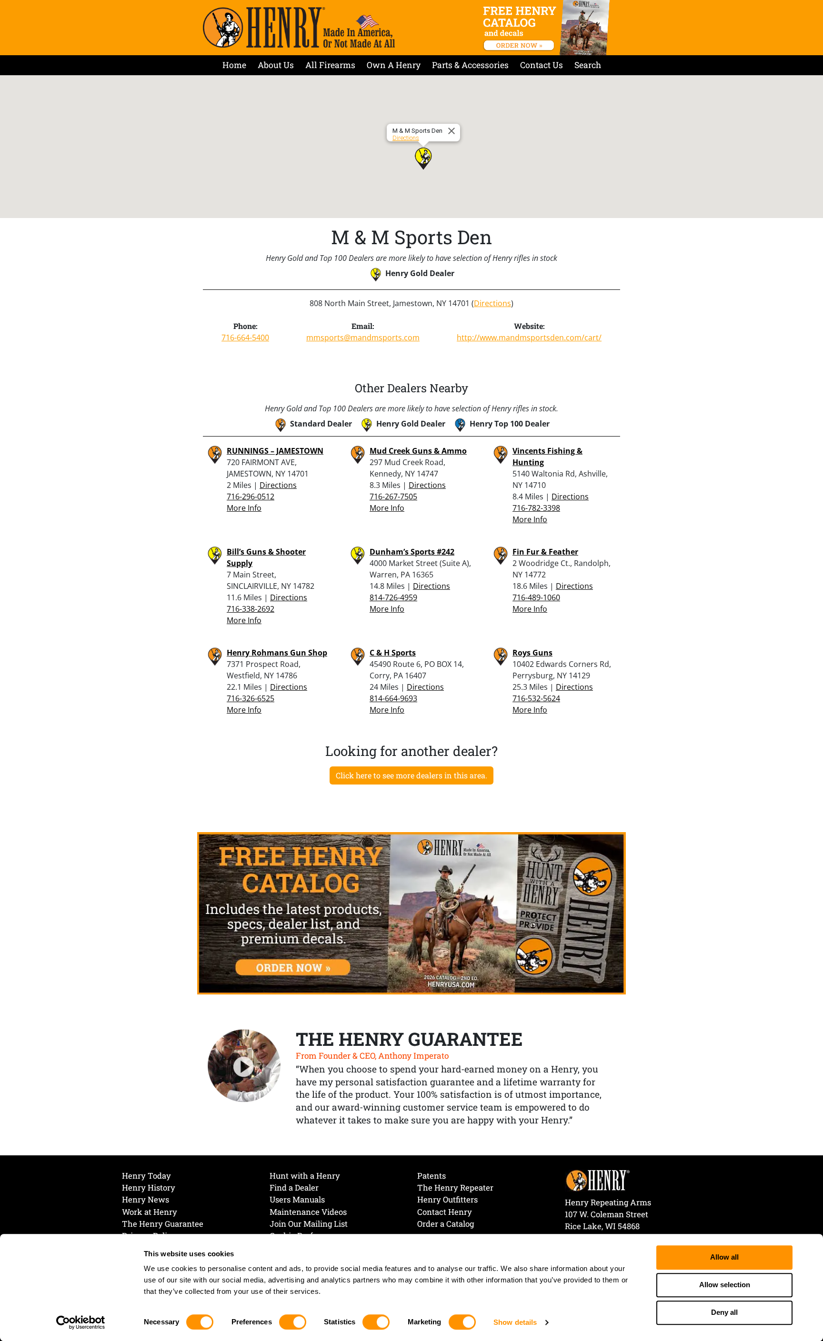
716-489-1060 (536, 597)
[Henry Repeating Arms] (299, 27)
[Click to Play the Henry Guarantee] (244, 1066)
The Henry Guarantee (162, 1223)
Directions (405, 137)
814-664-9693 (393, 698)
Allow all (724, 1257)
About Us (276, 65)
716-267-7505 (393, 496)
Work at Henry (149, 1211)
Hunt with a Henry (305, 1175)
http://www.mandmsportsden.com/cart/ (529, 337)
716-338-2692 (250, 609)
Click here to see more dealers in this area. (411, 775)
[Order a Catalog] (411, 912)
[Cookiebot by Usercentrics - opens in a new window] (80, 1322)
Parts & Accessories (470, 65)
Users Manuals (297, 1199)
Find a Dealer (294, 1187)
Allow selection (724, 1285)
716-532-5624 (536, 698)
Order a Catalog (445, 1223)
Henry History (148, 1187)
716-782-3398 (536, 508)
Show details (515, 1322)
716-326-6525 (250, 698)
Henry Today (146, 1175)
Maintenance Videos (308, 1211)
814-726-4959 (393, 597)
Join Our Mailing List (309, 1223)
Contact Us (541, 65)
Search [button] (587, 65)
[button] (423, 158)
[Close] (453, 131)
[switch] (292, 1322)
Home (234, 65)
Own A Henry (394, 65)
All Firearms (330, 65)
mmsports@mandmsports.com (363, 337)
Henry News (145, 1199)
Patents (431, 1175)
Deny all (724, 1313)
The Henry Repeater (455, 1187)
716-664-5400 (245, 337)
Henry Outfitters (447, 1199)
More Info (244, 508)
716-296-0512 (250, 496)
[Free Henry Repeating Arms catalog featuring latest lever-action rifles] (548, 27)
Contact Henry (444, 1211)
